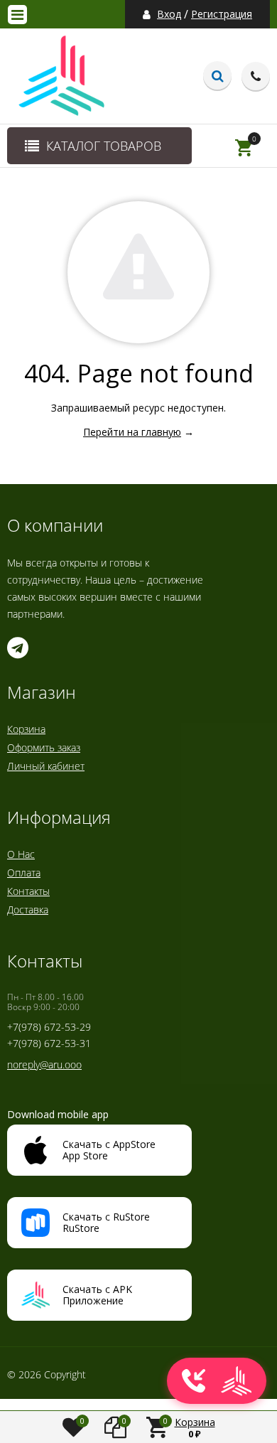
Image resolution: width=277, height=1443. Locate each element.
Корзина (26, 729)
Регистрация (221, 14)
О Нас (21, 854)
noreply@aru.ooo (44, 1064)
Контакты (28, 891)
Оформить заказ (43, 747)
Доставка (27, 909)
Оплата (23, 872)
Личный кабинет (46, 766)
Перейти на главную (132, 432)
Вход (169, 14)
